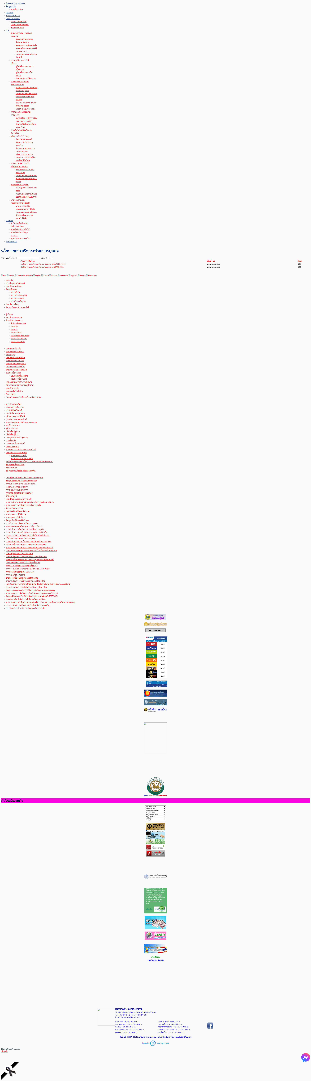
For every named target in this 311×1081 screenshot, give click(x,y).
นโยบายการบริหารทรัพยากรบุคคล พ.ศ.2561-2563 (43, 267)
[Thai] (3, 275)
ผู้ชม (300, 261)
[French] (45, 275)
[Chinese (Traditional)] (24, 275)
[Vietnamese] (91, 275)
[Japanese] (73, 275)
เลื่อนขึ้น (4, 1052)
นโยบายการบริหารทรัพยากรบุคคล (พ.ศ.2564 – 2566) (44, 264)
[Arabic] (10, 275)
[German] (53, 275)
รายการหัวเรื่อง (28, 261)
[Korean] (82, 275)
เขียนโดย (211, 261)
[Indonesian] (63, 275)
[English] (37, 275)
